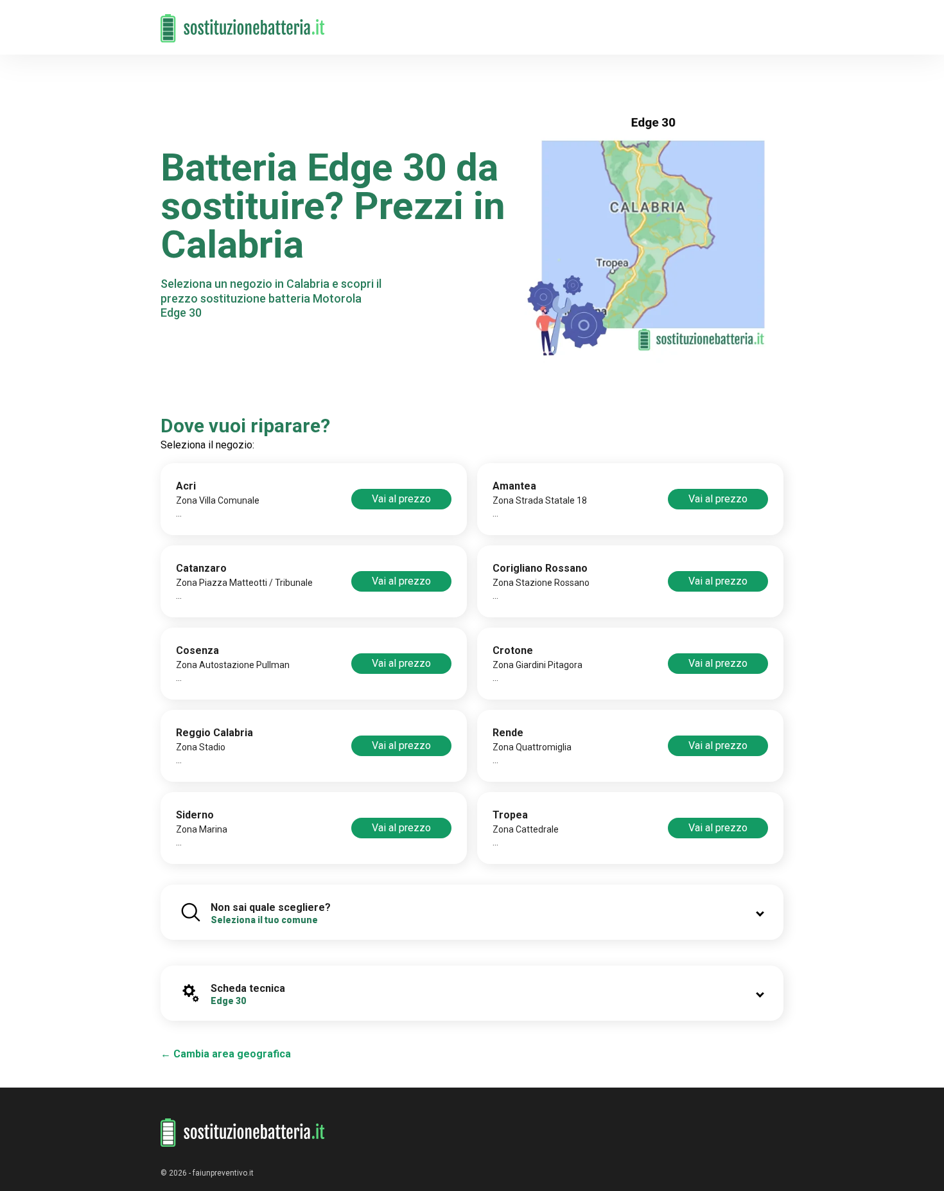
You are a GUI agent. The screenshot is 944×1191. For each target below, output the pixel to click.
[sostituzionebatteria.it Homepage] (243, 1132)
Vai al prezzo (401, 499)
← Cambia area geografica (226, 1054)
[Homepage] (243, 21)
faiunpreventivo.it (223, 1173)
